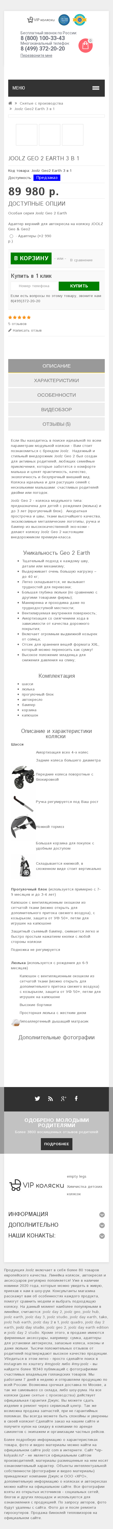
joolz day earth (83, 1317)
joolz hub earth (17, 1322)
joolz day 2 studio (23, 1332)
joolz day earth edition (89, 1327)
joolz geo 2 (56, 1327)
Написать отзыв (27, 330)
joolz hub (91, 1312)
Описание (57, 365)
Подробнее (56, 1144)
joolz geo (72, 1312)
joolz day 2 (52, 1312)
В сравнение (81, 260)
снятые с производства (53, 1395)
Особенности (56, 394)
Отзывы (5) (56, 424)
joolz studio (57, 1317)
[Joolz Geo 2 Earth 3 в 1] (56, 115)
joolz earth (13, 1317)
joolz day (41, 1322)
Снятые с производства (41, 103)
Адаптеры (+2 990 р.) (29, 238)
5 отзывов (17, 324)
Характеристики (56, 380)
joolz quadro (72, 1322)
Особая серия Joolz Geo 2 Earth (37, 213)
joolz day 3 (35, 1317)
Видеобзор (56, 409)
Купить (79, 286)
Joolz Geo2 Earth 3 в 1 (34, 109)
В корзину (31, 258)
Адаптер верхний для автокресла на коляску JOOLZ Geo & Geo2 (55, 227)
